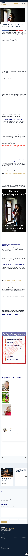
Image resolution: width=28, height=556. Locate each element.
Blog (14, 538)
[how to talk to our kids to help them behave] (14, 385)
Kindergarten (4, 453)
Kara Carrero (4, 483)
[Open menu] (26, 3)
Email (11, 519)
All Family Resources (23, 537)
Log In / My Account (3, 544)
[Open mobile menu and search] (21, 3)
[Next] (26, 476)
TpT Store (2, 547)
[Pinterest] (1, 533)
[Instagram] (3, 533)
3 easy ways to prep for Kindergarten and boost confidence (13, 280)
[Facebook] (5, 533)
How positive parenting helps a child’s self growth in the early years (14, 173)
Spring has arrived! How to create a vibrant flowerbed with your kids (6, 458)
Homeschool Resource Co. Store (5, 548)
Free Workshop (23, 538)
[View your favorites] (26, 551)
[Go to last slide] (2, 476)
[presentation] (7, 472)
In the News (15, 541)
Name (2, 519)
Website (20, 519)
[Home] (19, 3)
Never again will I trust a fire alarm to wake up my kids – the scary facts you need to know (21, 459)
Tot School (24, 453)
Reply (26, 494)
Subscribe (16, 3)
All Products (2, 537)
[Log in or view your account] (22, 3)
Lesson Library (10, 3)
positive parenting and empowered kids (17, 453)
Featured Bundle (3, 538)
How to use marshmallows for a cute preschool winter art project (21, 470)
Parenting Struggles (9, 453)
